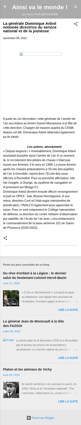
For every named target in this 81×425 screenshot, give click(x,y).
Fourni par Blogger (42, 417)
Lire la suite (68, 309)
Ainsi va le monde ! (40, 7)
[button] (75, 24)
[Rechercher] (75, 7)
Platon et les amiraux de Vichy (27, 369)
